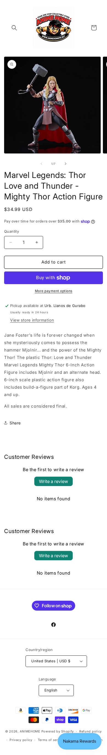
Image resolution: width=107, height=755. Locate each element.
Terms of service (51, 740)
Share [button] (15, 423)
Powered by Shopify (57, 731)
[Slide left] (41, 164)
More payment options (53, 291)
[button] (14, 28)
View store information (32, 320)
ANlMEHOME (30, 731)
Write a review (53, 481)
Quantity (11, 231)
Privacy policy (21, 740)
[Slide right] (66, 164)
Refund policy (90, 731)
